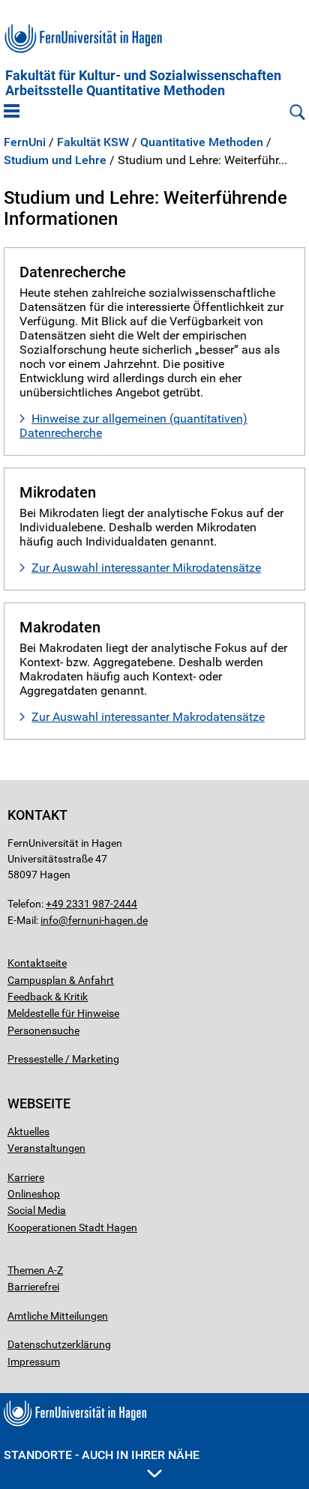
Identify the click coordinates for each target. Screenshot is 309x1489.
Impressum (34, 1362)
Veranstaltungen (47, 1148)
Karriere (26, 1177)
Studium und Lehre (55, 160)
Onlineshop (34, 1194)
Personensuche (44, 1030)
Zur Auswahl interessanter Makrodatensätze (148, 717)
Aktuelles (29, 1132)
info (49, 920)
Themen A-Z (35, 1270)
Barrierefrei (33, 1287)
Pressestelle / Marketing (63, 1059)
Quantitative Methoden (201, 142)
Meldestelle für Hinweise (63, 1013)
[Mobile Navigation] (12, 112)
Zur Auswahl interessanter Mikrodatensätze (146, 568)
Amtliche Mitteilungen (58, 1316)
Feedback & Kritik (48, 997)
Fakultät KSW (93, 142)
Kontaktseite (37, 963)
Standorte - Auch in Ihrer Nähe (102, 1455)
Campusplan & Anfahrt (61, 980)
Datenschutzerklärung (59, 1344)
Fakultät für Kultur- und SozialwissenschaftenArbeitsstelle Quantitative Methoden (143, 83)
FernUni (25, 142)
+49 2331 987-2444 (91, 904)
